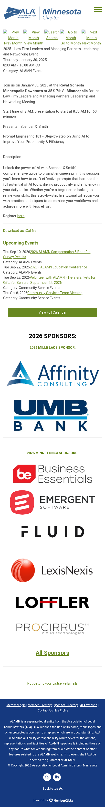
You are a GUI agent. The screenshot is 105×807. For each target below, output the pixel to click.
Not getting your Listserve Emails (52, 683)
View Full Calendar (53, 312)
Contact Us (45, 710)
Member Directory (40, 705)
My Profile (61, 710)
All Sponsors (52, 652)
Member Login (16, 705)
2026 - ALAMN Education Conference (58, 267)
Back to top (51, 788)
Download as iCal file (19, 230)
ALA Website (88, 705)
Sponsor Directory (66, 705)
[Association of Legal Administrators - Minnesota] (42, 22)
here (20, 216)
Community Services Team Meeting (55, 293)
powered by (41, 800)
